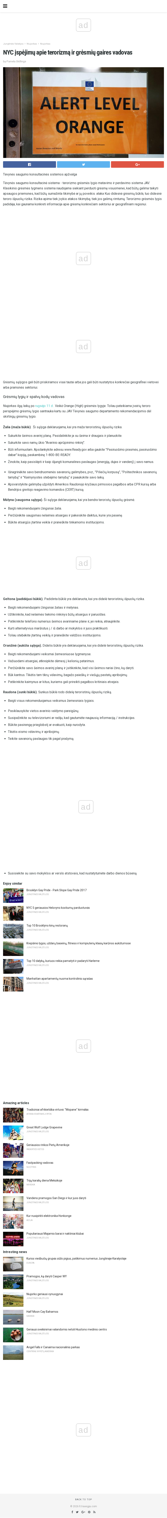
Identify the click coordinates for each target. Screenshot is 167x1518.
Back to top (83, 1499)
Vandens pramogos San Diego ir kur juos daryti (56, 1198)
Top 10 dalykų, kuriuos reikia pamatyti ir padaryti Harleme (63, 960)
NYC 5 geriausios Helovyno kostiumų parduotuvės (58, 907)
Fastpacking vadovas (39, 1162)
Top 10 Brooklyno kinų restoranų (47, 925)
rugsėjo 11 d (44, 406)
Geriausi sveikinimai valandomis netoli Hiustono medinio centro (66, 1329)
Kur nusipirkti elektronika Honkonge (48, 1215)
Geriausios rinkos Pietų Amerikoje (47, 1145)
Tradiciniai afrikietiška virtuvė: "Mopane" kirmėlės (57, 1109)
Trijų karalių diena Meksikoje (44, 1180)
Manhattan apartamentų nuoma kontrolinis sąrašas (59, 978)
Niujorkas (32, 43)
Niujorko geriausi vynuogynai (44, 1294)
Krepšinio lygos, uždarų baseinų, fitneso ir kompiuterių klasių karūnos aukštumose (78, 943)
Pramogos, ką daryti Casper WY (46, 1276)
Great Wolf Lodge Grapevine (44, 1127)
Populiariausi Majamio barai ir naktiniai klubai (55, 1233)
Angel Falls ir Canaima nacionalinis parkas (53, 1347)
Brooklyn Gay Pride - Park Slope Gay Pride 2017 (56, 890)
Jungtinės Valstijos (13, 43)
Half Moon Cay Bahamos (42, 1311)
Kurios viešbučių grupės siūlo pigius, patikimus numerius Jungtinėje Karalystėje (76, 1258)
